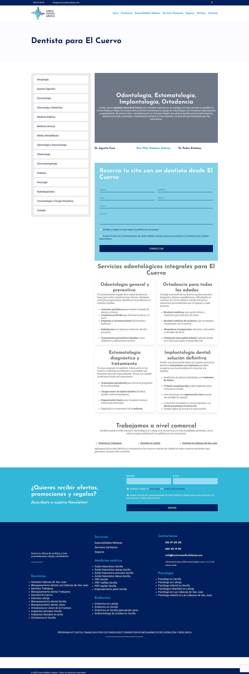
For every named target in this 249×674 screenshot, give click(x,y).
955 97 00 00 (38, 2)
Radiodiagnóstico (46, 191)
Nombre (130, 476)
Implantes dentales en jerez (47, 614)
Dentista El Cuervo (41, 595)
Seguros (99, 551)
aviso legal (127, 229)
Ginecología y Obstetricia (49, 107)
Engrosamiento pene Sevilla (111, 589)
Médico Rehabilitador (48, 135)
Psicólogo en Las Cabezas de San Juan (180, 592)
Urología (41, 210)
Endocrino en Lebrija (106, 603)
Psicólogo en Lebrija (169, 582)
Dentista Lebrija (40, 598)
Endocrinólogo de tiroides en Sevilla (115, 613)
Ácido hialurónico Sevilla (109, 566)
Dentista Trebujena (42, 588)
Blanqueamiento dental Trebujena (50, 591)
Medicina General (46, 126)
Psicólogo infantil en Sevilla (174, 585)
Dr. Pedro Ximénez (189, 148)
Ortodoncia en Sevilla (43, 617)
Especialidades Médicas (108, 542)
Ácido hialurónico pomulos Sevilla (114, 572)
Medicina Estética (46, 117)
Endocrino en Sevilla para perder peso (116, 610)
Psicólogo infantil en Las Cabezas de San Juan (185, 595)
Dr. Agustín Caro (105, 148)
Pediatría (41, 173)
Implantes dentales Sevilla (46, 611)
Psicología (42, 182)
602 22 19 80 (173, 549)
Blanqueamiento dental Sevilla (48, 601)
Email (176, 476)
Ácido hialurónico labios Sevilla (112, 576)
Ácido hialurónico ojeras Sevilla (113, 569)
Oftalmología (43, 154)
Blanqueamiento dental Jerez (48, 604)
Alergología (43, 79)
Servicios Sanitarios (106, 547)
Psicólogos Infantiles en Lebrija (176, 588)
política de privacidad (147, 229)
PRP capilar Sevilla (105, 585)
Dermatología (44, 98)
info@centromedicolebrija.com (65, 2)
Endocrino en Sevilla (106, 606)
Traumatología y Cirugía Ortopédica (55, 201)
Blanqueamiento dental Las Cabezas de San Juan (59, 585)
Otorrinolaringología (47, 163)
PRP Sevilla (101, 579)
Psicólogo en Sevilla (169, 579)
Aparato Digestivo (46, 88)
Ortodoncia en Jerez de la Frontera (51, 607)
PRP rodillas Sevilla (106, 582)
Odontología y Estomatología (52, 145)
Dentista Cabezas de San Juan (48, 582)
